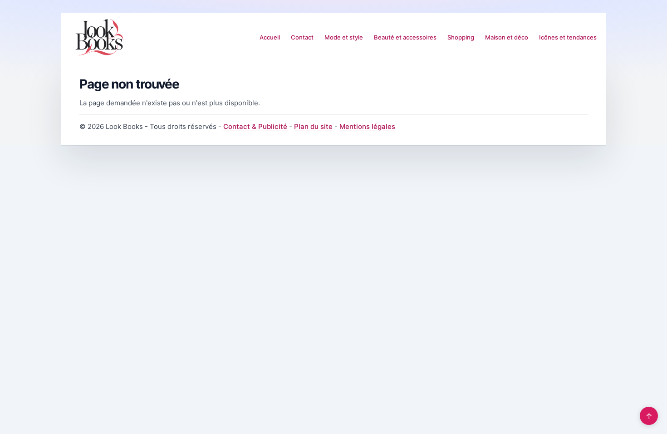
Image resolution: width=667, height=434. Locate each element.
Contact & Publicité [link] (255, 126)
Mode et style (343, 37)
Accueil (270, 37)
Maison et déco (506, 37)
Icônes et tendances (568, 37)
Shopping (460, 37)
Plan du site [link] (313, 126)
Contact (302, 37)
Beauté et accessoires (405, 37)
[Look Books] (99, 37)
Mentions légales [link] (367, 126)
